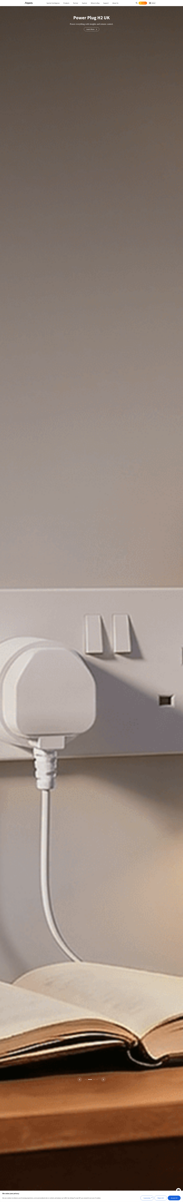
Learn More (90, 29)
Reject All (161, 1198)
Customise (147, 1198)
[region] (91, 1196)
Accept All (174, 1198)
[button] (137, 3)
